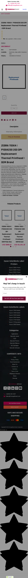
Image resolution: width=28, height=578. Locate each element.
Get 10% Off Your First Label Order (14, 298)
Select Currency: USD (13, 1)
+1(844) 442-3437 (15, 3)
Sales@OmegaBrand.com (15, 5)
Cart (24, 9)
